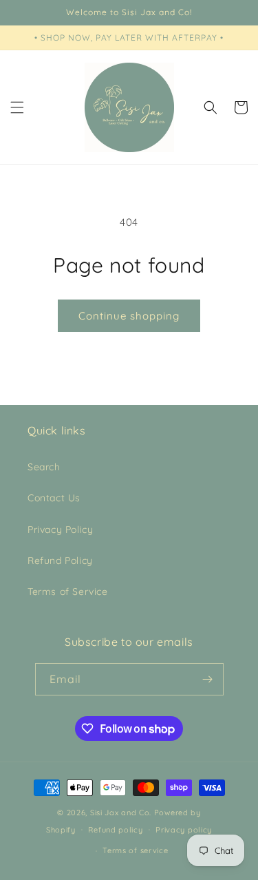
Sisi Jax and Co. (120, 812)
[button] (17, 107)
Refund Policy (60, 560)
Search (44, 467)
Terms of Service (68, 591)
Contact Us (54, 498)
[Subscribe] (208, 679)
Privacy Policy (60, 529)
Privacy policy (183, 830)
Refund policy (115, 830)
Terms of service (135, 850)
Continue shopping (129, 315)
